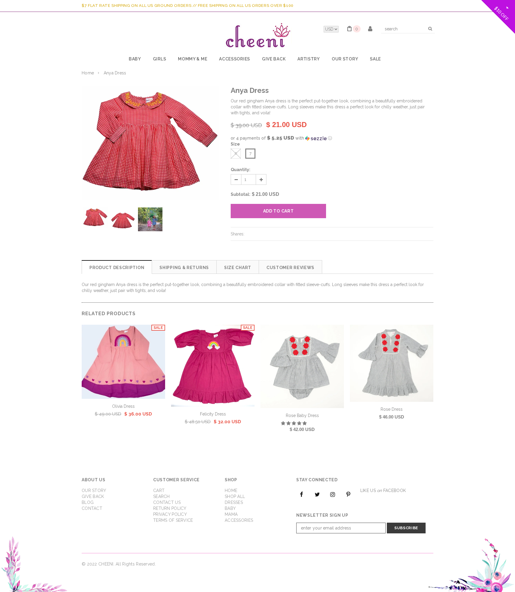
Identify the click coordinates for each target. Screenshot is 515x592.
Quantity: (240, 169)
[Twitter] (317, 494)
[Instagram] (333, 494)
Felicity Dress (213, 414)
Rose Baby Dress (302, 415)
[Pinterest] (348, 494)
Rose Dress (392, 409)
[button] (332, 138)
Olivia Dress (123, 406)
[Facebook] (301, 494)
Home (88, 73)
